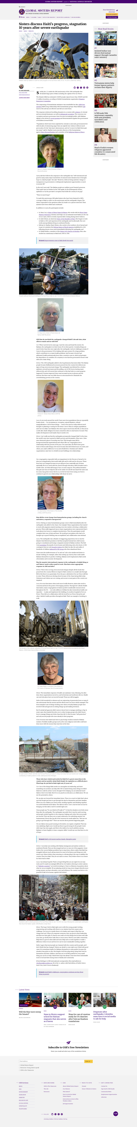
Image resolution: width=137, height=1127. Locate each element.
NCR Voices (23, 1005)
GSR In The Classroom (50, 1086)
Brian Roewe (71, 1024)
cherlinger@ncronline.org (24, 94)
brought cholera (57, 547)
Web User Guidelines (58, 1119)
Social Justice (23, 1103)
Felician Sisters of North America (64, 227)
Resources (46, 1091)
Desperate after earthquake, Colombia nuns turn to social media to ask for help (104, 1015)
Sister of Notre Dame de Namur (57, 212)
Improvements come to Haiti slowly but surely (56, 240)
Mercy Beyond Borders (48, 132)
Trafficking (23, 1109)
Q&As (39, 17)
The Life (46, 1089)
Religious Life (23, 1100)
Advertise (104, 1097)
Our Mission (66, 1089)
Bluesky (52, 1114)
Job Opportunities (68, 1103)
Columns (33, 17)
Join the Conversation (24, 97)
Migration (22, 1094)
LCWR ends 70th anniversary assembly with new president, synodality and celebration (104, 117)
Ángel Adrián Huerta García (51, 1024)
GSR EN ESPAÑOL (111, 14)
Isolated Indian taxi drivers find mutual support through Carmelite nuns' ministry (106, 54)
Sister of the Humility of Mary (66, 219)
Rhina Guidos (96, 1022)
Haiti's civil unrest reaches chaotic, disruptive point (57, 839)
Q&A (20, 1089)
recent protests (55, 118)
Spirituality (23, 1106)
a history (77, 112)
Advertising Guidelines (48, 1119)
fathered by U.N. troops (57, 549)
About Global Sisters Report (70, 1086)
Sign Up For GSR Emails (107, 1089)
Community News (106, 1091)
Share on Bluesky (75, 88)
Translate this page (112, 17)
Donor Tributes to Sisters (89, 1089)
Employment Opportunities (109, 1094)
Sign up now (112, 11)
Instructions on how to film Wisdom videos (70, 1100)
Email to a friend (84, 88)
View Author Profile (23, 92)
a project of (68, 1)
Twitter (55, 1114)
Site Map (65, 1119)
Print (87, 88)
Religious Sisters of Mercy (76, 132)
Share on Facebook (78, 88)
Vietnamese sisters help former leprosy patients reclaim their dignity (104, 85)
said (84, 106)
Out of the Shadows (49, 17)
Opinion (21, 1008)
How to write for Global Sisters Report (69, 1095)
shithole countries (44, 866)
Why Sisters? (66, 1091)
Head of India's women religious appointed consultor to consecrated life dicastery (105, 151)
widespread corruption (67, 114)
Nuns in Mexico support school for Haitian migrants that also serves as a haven (55, 1017)
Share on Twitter (81, 88)
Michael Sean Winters (24, 1017)
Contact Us (104, 1086)
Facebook (59, 1114)
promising (43, 545)
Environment (23, 1092)
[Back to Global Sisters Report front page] (41, 12)
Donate (84, 1086)
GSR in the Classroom (63, 17)
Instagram (62, 1114)
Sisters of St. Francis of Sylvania (69, 231)
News (27, 17)
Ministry (31, 31)
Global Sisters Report (115, 1113)
